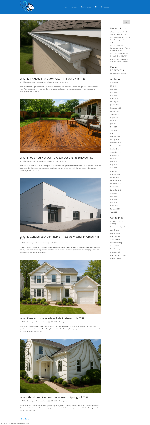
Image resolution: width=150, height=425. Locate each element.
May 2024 (113, 165)
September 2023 (115, 190)
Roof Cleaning (114, 249)
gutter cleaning (115, 236)
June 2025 (113, 124)
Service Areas (86, 7)
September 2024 (115, 152)
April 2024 (113, 168)
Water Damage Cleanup (118, 255)
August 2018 (114, 212)
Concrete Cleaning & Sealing (119, 227)
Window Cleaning (116, 258)
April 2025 (113, 130)
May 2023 (113, 199)
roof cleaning (114, 246)
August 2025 (114, 117)
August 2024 (114, 155)
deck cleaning (114, 230)
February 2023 (115, 209)
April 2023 (113, 203)
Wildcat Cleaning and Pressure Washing (35, 82)
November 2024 (115, 146)
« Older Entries (24, 419)
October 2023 (114, 187)
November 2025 (115, 108)
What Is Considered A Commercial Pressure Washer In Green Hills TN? (59, 238)
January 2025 (114, 139)
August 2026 (114, 83)
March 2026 (114, 99)
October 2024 (114, 149)
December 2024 (115, 143)
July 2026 (113, 86)
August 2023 (114, 193)
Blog (96, 7)
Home (66, 7)
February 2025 (115, 136)
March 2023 (114, 206)
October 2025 (114, 111)
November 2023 (115, 184)
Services (74, 7)
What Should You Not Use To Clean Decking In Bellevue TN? (56, 157)
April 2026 (113, 95)
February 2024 (115, 174)
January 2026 (114, 105)
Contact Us (105, 7)
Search (126, 22)
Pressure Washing (116, 243)
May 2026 (113, 92)
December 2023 (115, 180)
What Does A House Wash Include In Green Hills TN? (52, 318)
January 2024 (114, 177)
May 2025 (113, 127)
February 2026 (115, 102)
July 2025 (113, 121)
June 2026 (113, 89)
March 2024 (114, 171)
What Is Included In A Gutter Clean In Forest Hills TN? (52, 78)
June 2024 (113, 162)
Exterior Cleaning (115, 233)
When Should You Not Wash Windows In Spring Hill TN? (54, 397)
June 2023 (113, 196)
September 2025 (115, 114)
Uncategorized (64, 82)
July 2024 (113, 158)
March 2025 (114, 133)
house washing (115, 239)
